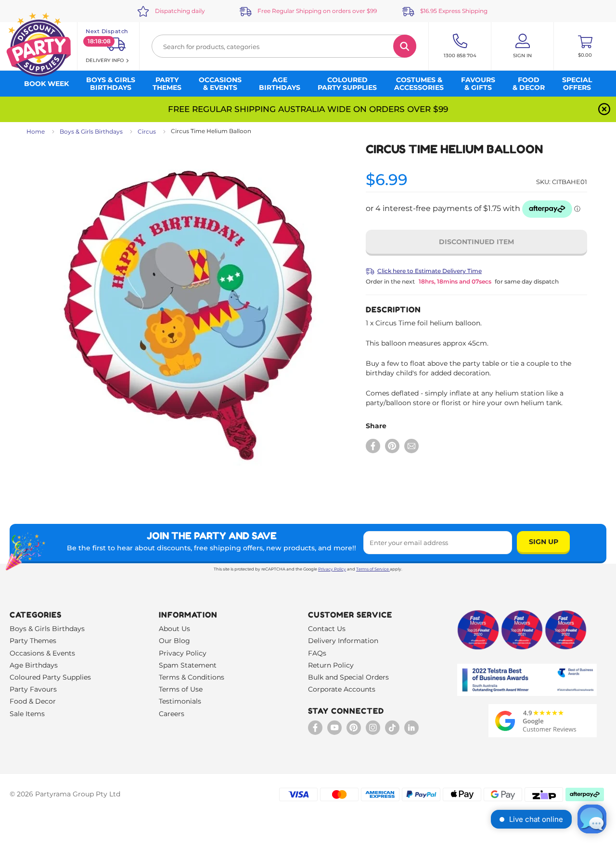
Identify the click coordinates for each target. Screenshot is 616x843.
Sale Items (27, 713)
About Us (174, 628)
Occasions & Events (42, 653)
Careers (171, 713)
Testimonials (180, 701)
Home (35, 131)
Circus (147, 131)
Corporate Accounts (341, 689)
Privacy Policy (332, 569)
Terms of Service (372, 569)
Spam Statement (188, 665)
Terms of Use (181, 689)
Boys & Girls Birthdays (91, 131)
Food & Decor (33, 701)
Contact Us (327, 628)
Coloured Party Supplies (50, 677)
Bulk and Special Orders (348, 677)
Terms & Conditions (191, 677)
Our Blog (174, 640)
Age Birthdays (34, 665)
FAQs (317, 653)
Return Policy (331, 665)
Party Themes (33, 640)
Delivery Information (343, 640)
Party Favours (33, 689)
